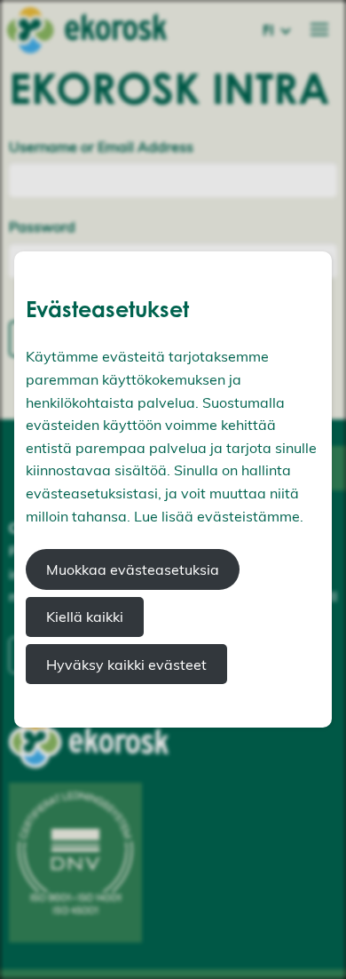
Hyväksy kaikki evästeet (126, 664)
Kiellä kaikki (84, 616)
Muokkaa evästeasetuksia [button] (132, 569)
